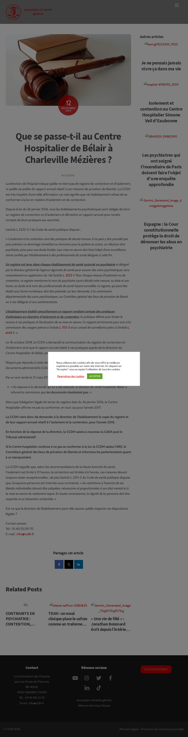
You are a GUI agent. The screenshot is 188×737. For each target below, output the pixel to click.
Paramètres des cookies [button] (70, 376)
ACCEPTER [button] (94, 376)
